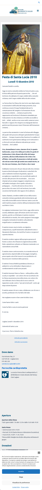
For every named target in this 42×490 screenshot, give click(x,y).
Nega (21, 477)
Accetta (21, 471)
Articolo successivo (21, 342)
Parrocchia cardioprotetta (14, 368)
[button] (39, 453)
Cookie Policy (16, 487)
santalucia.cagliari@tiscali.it (11, 364)
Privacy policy (25, 487)
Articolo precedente (21, 338)
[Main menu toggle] (38, 11)
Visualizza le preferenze (21, 482)
